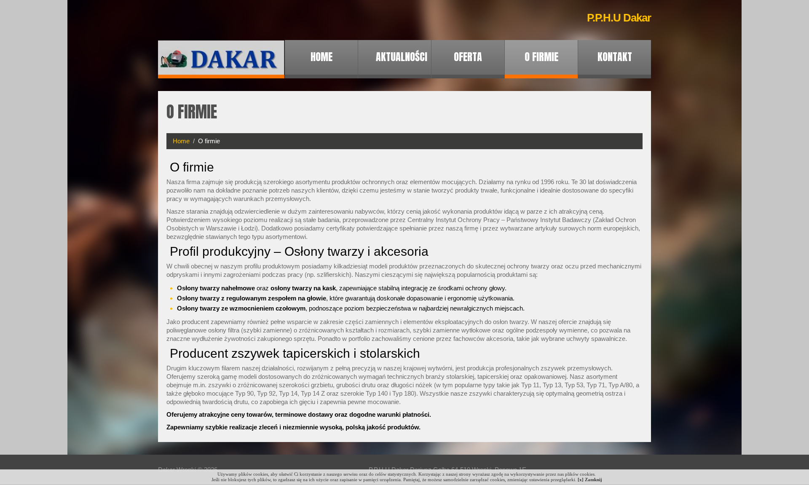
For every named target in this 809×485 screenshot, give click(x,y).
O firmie (541, 56)
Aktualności (401, 56)
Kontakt (614, 56)
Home (321, 56)
